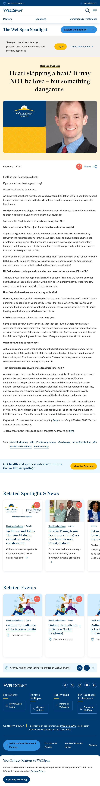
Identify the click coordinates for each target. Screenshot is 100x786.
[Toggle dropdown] (79, 29)
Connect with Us (40, 709)
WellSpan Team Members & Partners (22, 745)
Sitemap (93, 745)
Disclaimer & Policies (51, 745)
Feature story (41, 446)
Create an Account (80, 46)
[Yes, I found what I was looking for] (80, 668)
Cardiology (64, 442)
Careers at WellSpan (89, 709)
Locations (41, 19)
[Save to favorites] (79, 167)
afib (32, 442)
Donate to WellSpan (64, 705)
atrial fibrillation (19, 442)
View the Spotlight (84, 466)
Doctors (7, 19)
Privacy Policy (38, 771)
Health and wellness (50, 66)
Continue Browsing (16, 779)
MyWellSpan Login (15, 705)
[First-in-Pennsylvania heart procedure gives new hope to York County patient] (50, 562)
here (55, 420)
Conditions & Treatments (83, 19)
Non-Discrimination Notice (74, 745)
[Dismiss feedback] (93, 668)
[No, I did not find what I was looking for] (87, 668)
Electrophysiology (46, 442)
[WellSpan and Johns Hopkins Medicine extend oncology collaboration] (26, 557)
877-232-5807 (64, 729)
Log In (61, 46)
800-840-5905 (68, 726)
